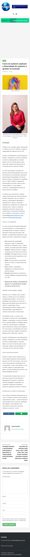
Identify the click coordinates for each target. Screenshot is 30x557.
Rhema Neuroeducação (15, 217)
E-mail (4, 503)
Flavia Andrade (16, 426)
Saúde (4, 60)
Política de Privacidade (7, 545)
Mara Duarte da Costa (17, 215)
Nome (4, 496)
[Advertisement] (15, 39)
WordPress (10, 554)
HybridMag (18, 554)
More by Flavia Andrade (18, 429)
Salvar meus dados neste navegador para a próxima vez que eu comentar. (14, 519)
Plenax (12, 552)
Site (3, 510)
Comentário (6, 476)
